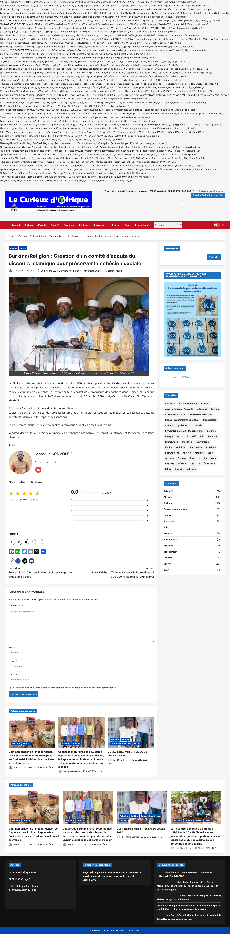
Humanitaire (171, 442)
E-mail (13, 661)
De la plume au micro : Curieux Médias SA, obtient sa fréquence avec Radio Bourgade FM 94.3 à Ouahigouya (187, 886)
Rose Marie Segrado (121, 760)
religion (187, 453)
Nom (12, 647)
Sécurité (41, 225)
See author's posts (46, 462)
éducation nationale (185, 469)
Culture (169, 425)
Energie (169, 436)
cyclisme (182, 425)
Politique (84, 225)
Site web (13, 674)
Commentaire (17, 605)
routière (199, 453)
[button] (7, 225)
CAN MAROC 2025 (175, 414)
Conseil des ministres (121, 743)
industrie (187, 442)
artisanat (202, 409)
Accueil (16, 225)
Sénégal (182, 463)
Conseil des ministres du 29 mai (182, 420)
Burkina (28, 225)
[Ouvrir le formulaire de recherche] (223, 225)
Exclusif (137, 743)
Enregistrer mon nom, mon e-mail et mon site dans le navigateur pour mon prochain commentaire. (64, 687)
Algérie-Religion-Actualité (179, 409)
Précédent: (41, 572)
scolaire (169, 458)
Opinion (180, 447)
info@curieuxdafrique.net (22, 889)
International (142, 225)
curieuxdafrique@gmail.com (23, 886)
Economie (69, 225)
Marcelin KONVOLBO (24, 270)
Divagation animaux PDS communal (184, 431)
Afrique (116, 225)
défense (211, 431)
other (160, 905)
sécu (213, 458)
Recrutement (100, 225)
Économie (209, 463)
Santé (210, 453)
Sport (128, 225)
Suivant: (123, 572)
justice (168, 447)
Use (192, 463)
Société (55, 225)
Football (212, 436)
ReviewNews (117, 930)
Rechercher (171, 248)
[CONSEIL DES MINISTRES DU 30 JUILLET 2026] (131, 732)
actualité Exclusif (188, 403)
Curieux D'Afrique (183, 377)
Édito (168, 469)
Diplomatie (196, 425)
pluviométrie (195, 447)
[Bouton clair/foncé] (217, 224)
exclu (180, 436)
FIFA (202, 436)
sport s (203, 458)
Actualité (16, 743)
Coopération (210, 420)
